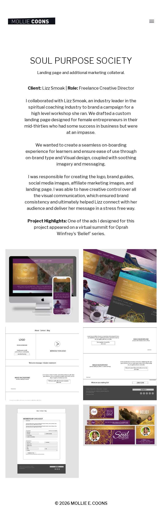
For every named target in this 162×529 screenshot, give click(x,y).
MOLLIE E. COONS (89, 503)
